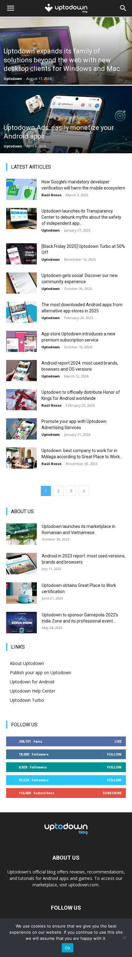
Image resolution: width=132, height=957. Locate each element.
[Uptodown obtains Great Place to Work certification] (21, 593)
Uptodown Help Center (32, 691)
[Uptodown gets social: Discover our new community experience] (21, 283)
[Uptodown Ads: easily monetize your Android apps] (66, 143)
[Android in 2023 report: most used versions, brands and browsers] (21, 563)
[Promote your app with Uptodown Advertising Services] (21, 428)
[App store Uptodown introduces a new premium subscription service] (21, 341)
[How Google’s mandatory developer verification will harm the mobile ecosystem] (21, 189)
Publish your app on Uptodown (40, 672)
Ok (67, 947)
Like (118, 741)
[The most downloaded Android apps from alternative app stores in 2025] (21, 312)
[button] (10, 8)
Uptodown (13, 78)
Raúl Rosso (51, 195)
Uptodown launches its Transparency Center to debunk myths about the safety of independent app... (81, 217)
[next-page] (84, 491)
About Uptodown (27, 663)
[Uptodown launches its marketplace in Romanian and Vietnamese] (21, 534)
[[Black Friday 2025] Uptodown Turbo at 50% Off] (21, 253)
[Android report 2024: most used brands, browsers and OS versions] (21, 370)
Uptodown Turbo (27, 700)
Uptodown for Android (32, 682)
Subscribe (112, 793)
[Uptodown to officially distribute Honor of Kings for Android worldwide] (21, 399)
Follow (114, 754)
